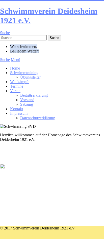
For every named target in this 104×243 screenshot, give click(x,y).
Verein (15, 91)
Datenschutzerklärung (37, 118)
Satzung (26, 104)
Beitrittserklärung (34, 95)
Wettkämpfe (19, 82)
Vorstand (27, 100)
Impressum (19, 113)
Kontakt (16, 109)
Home (15, 68)
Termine (16, 86)
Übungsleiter (30, 77)
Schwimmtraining (24, 73)
